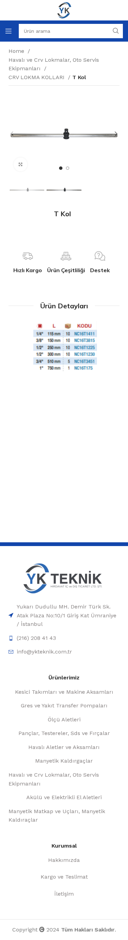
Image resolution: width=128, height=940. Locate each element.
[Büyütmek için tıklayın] (20, 164)
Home (17, 51)
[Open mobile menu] (8, 31)
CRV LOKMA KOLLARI (37, 77)
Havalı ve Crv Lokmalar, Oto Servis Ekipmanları (54, 64)
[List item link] (64, 615)
